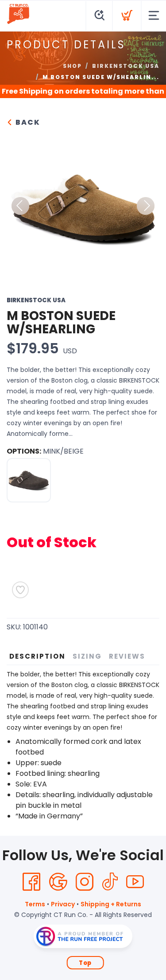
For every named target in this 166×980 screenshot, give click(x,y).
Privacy (63, 904)
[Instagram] (84, 882)
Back (26, 122)
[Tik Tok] (110, 882)
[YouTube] (135, 882)
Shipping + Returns (111, 904)
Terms (35, 904)
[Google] (58, 882)
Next (145, 206)
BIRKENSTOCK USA (125, 66)
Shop (72, 66)
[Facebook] (31, 882)
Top (85, 963)
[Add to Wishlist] (20, 589)
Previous (20, 206)
